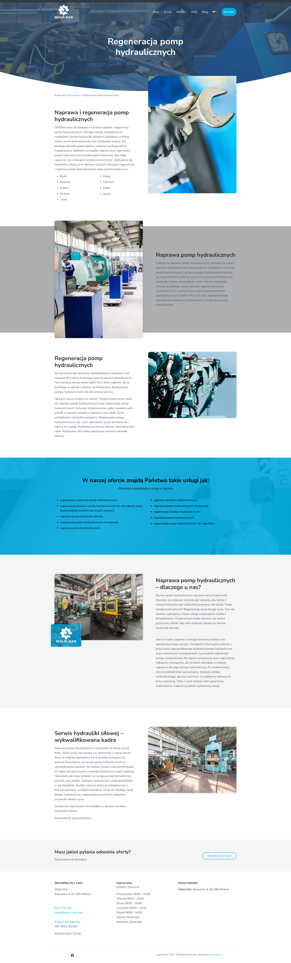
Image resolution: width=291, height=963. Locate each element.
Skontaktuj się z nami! (219, 855)
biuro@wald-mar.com (68, 912)
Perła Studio (215, 954)
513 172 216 (63, 908)
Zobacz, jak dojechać (67, 922)
